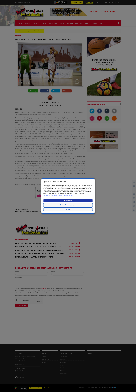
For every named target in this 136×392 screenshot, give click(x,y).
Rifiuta (68, 209)
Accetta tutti (68, 201)
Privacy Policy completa (66, 195)
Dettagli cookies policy (50, 195)
